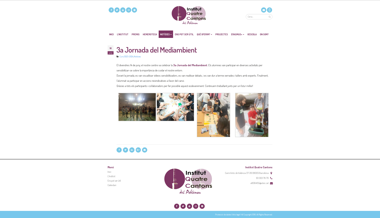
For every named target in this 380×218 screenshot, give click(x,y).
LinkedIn (131, 150)
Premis (136, 34)
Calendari (112, 185)
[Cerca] (270, 16)
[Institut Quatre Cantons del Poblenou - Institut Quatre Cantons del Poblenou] (190, 16)
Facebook (119, 150)
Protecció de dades (223, 214)
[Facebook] (111, 10)
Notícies (165, 34)
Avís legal (236, 214)
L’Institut (122, 34)
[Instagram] (128, 10)
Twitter (125, 150)
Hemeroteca (150, 34)
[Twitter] (117, 10)
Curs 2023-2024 (126, 56)
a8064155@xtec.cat (259, 183)
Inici (111, 34)
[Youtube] (122, 10)
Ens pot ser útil (184, 34)
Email (144, 150)
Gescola (252, 34)
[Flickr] (134, 10)
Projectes (221, 34)
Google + (138, 150)
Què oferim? (203, 34)
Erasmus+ (236, 34)
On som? (264, 34)
